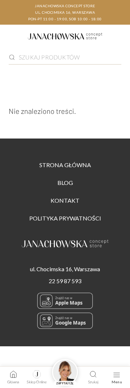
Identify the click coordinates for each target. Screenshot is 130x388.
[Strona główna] (65, 37)
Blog (65, 182)
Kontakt (65, 200)
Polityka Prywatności (65, 218)
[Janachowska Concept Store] (65, 245)
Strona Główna (65, 164)
